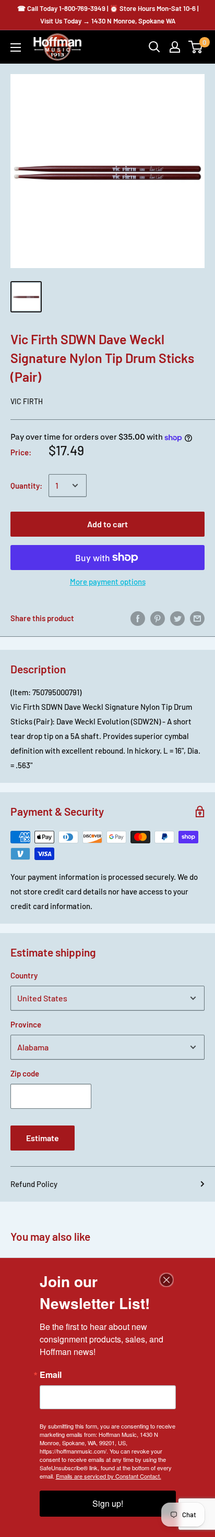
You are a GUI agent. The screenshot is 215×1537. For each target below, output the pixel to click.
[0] (195, 47)
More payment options (108, 581)
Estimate (42, 1138)
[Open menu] (15, 47)
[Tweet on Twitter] (177, 618)
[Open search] (154, 47)
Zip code (24, 1073)
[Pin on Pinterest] (157, 618)
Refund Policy (33, 1184)
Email (51, 1375)
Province (25, 1024)
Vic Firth (26, 401)
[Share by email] (197, 618)
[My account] (175, 47)
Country (24, 975)
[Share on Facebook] (137, 618)
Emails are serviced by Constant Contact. (108, 1476)
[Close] (166, 1280)
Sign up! (107, 1503)
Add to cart (107, 524)
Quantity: (26, 485)
